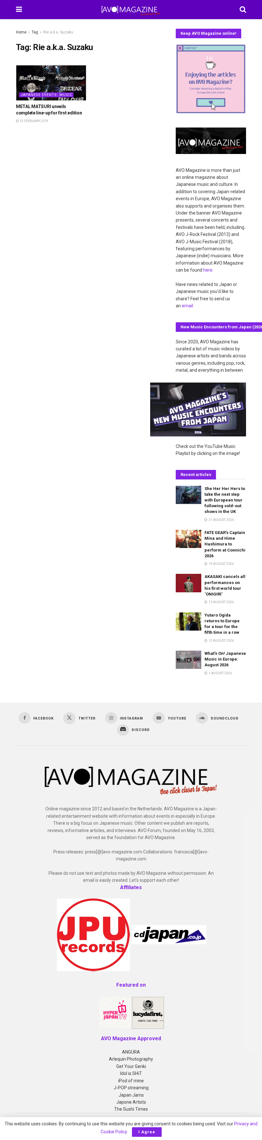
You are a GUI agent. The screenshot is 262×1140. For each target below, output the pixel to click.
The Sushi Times (131, 1109)
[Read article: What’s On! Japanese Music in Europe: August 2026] (188, 660)
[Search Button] (243, 9)
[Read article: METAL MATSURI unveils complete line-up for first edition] (51, 82)
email (187, 305)
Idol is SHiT (131, 1073)
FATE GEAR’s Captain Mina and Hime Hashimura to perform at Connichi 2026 (224, 544)
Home (21, 32)
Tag (35, 32)
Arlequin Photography (131, 1059)
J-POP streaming (131, 1087)
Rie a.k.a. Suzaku (58, 32)
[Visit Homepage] (131, 9)
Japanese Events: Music (46, 95)
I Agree (146, 1131)
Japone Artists (131, 1102)
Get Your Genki (131, 1066)
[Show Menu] (19, 9)
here (207, 270)
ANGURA (131, 1052)
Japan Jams (131, 1095)
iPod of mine (131, 1080)
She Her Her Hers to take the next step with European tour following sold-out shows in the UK (224, 500)
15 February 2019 (33, 121)
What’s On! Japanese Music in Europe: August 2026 (225, 659)
